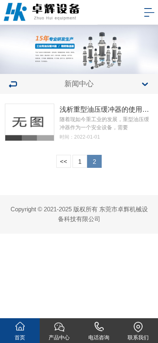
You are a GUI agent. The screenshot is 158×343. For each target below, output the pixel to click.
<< (63, 161)
